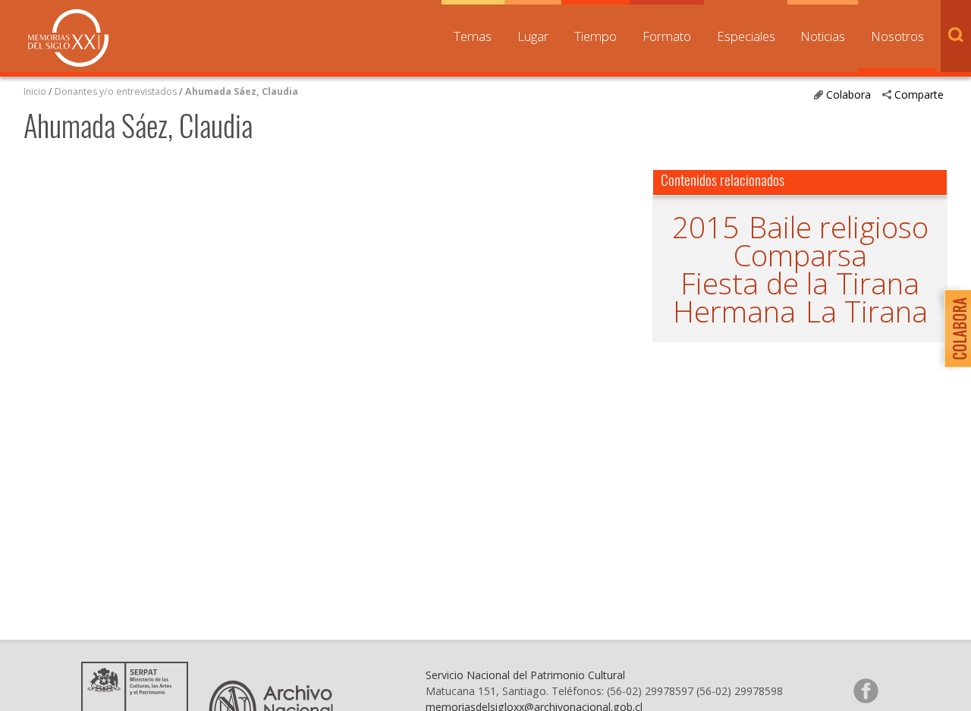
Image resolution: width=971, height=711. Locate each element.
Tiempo (595, 36)
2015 (705, 227)
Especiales (746, 36)
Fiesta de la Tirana (799, 283)
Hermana (734, 311)
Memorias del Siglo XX (68, 38)
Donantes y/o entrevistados (116, 91)
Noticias (822, 36)
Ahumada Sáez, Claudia (241, 91)
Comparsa (800, 255)
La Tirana (867, 311)
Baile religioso (839, 227)
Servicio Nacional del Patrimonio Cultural (525, 675)
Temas (473, 36)
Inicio (35, 91)
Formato (667, 36)
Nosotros (897, 36)
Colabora (848, 94)
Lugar (532, 36)
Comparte (919, 94)
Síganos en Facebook (865, 690)
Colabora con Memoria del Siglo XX (954, 328)
